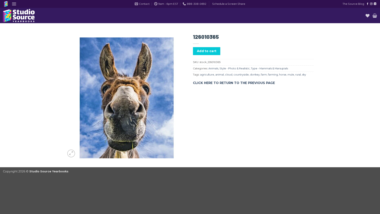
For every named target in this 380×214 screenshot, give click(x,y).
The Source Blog (353, 3)
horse (282, 74)
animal (219, 74)
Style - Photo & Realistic (234, 68)
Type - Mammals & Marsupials (269, 68)
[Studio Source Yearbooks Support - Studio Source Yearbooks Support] (23, 15)
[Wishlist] (368, 15)
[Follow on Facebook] (367, 4)
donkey (255, 74)
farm (264, 74)
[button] (14, 4)
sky (304, 74)
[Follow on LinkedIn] (375, 4)
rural (298, 74)
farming (273, 74)
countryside (241, 74)
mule (291, 74)
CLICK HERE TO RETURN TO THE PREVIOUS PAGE (234, 83)
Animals (213, 68)
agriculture (207, 74)
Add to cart (207, 51)
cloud (228, 74)
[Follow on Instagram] (371, 4)
